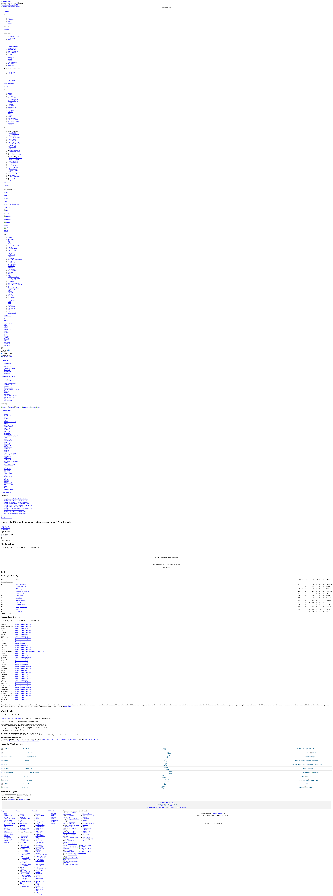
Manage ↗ (8, 360)
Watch (2, 537)
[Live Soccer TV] (6, 1)
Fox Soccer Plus (12, 248)
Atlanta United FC (14, 150)
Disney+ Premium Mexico (22, 670)
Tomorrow (10, 19)
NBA (84, 839)
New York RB (25, 847)
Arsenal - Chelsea (72, 855)
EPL (5, 334)
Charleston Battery (21, 586)
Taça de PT (7, 343)
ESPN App (96, 739)
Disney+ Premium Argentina (22, 628)
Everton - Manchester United (68, 850)
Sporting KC (25, 886)
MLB (84, 840)
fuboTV (10, 261)
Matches (6, 11)
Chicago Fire (12, 136)
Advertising (86, 818)
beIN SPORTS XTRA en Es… (12, 461)
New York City (25, 845)
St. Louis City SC (14, 165)
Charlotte (23, 842)
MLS (5, 331)
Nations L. (7, 326)
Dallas (22, 869)
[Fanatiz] (33, 407)
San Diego (24, 878)
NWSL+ (10, 303)
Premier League (12, 52)
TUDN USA (11, 263)
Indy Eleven (19, 598)
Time (10, 353)
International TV (5, 540)
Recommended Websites (87, 828)
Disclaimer (85, 822)
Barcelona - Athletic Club (69, 816)
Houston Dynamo (14, 159)
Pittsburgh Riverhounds (22, 591)
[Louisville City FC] (5, 529)
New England (25, 840)
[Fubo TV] (4, 407)
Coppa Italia (11, 65)
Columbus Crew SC (15, 154)
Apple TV (10, 256)
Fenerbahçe (11, 123)
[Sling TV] (11, 407)
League (5, 353)
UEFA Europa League (10, 395)
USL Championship (6, 518)
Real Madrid (11, 105)
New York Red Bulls (14, 144)
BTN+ (9, 286)
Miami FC (18, 602)
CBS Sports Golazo (13, 288)
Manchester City (12, 98)
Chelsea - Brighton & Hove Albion (71, 825)
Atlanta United (26, 853)
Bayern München (12, 118)
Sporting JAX (19, 611)
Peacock (10, 275)
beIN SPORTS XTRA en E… (16, 284)
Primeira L (7, 342)
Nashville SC (12, 133)
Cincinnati (24, 844)
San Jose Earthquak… (15, 162)
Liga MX (10, 73)
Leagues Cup (11, 72)
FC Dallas (11, 164)
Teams (6, 86)
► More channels (6, 492)
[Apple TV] (18, 407)
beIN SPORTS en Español (11, 436)
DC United (12, 148)
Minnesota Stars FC (14, 172)
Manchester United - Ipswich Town (69, 832)
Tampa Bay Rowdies (21, 584)
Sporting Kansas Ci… (15, 180)
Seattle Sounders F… (15, 176)
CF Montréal (13, 153)
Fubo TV (53, 815)
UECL (6, 328)
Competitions (5, 376)
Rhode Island (19, 595)
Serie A (10, 56)
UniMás (10, 273)
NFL (87, 839)
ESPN (9, 242)
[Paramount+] (26, 407)
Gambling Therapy (217, 813)
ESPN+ (10, 253)
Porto (9, 116)
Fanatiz (10, 237)
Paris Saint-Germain (13, 121)
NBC (9, 244)
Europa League (12, 48)
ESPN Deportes (12, 250)
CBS (9, 241)
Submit (20, 795)
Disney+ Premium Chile (21, 634)
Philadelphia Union (14, 151)
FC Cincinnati (13, 140)
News (5, 319)
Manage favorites (7, 356)
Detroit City (19, 589)
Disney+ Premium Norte (21, 645)
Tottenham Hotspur (13, 101)
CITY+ (10, 291)
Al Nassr (10, 124)
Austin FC (12, 178)
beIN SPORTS (12, 239)
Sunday (10, 23)
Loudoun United (5, 528)
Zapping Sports (12, 313)
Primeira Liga (11, 60)
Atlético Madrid (12, 107)
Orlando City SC (13, 145)
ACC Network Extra (13, 277)
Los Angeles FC (13, 161)
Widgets (85, 817)
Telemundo (11, 267)
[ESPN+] (39, 407)
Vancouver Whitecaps (23, 861)
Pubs (84, 826)
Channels (6, 185)
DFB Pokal (11, 63)
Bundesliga (11, 57)
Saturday (10, 21)
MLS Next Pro (12, 300)
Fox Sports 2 (11, 255)
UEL (5, 325)
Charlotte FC (12, 139)
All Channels (7, 316)
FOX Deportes (12, 270)
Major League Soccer (14, 36)
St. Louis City (25, 870)
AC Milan (10, 112)
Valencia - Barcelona (73, 853)
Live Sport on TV (87, 837)
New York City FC (14, 142)
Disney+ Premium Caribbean (23, 624)
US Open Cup (12, 38)
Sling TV (53, 814)
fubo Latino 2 (11, 297)
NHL (91, 839)
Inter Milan (11, 110)
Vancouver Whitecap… (15, 158)
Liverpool (10, 96)
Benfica (10, 115)
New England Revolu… (15, 137)
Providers (85, 825)
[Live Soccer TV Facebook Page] (71, 859)
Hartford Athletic (20, 600)
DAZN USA (11, 266)
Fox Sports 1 (11, 252)
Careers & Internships (88, 823)
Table (2, 539)
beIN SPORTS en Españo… (15, 259)
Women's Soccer (87, 814)
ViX (9, 311)
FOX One (10, 295)
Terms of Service (23, 799)
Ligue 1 (10, 59)
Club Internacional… (14, 134)
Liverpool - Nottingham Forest (69, 822)
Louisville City (5, 526)
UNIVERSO (11, 269)
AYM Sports (11, 281)
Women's (6, 320)
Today (9, 18)
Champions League (13, 46)
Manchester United (13, 99)
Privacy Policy (12, 799)
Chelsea (10, 94)
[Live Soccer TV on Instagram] (71, 866)
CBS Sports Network (13, 245)
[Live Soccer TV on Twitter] (71, 862)
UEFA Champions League (11, 389)
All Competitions (9, 83)
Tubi (9, 309)
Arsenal (10, 93)
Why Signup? (27, 795)
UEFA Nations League (10, 397)
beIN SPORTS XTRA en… (40, 864)
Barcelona (10, 104)
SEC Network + (12, 308)
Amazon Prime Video (14, 278)
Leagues (6, 29)
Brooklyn (18, 609)
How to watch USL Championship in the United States (24, 741)
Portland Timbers (13, 170)
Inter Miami (24, 837)
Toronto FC (12, 147)
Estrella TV (11, 292)
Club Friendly (11, 80)
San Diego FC (13, 173)
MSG (9, 302)
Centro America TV (13, 289)
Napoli (9, 113)
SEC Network (11, 306)
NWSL (10, 39)
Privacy (85, 820)
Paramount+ (11, 258)
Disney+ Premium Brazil (21, 636)
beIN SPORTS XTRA (14, 283)
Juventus (10, 108)
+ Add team (7, 363)
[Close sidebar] (1, 516)
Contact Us (86, 834)
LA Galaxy (12, 175)
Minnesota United (26, 876)
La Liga (10, 54)
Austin (23, 884)
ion (8, 299)
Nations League (12, 49)
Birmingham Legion (21, 607)
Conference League (13, 51)
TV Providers (51, 811)
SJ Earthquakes (25, 867)
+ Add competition (9, 380)
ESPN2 (10, 247)
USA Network (12, 264)
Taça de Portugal (12, 62)
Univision (10, 272)
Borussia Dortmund (13, 119)
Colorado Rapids (13, 167)
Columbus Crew (26, 859)
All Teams (7, 182)
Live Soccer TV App (88, 815)
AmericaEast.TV (12, 280)
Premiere (10, 305)
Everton (10, 102)
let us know (67, 706)
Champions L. (8, 323)
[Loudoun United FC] (6, 535)
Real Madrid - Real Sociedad (69, 813)
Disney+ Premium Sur (21, 643)
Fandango (10, 294)
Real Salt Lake (13, 169)
